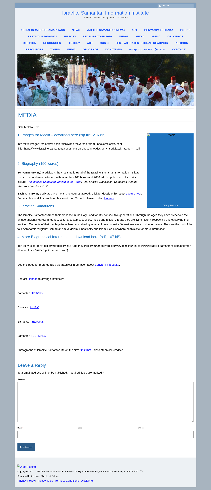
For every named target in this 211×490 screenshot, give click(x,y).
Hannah (109, 198)
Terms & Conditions (67, 480)
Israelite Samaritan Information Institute (105, 13)
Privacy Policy (26, 480)
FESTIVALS (38, 335)
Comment (22, 379)
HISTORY (37, 293)
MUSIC (34, 307)
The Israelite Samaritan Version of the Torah (54, 181)
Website (141, 428)
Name (20, 428)
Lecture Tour (133, 193)
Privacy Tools (45, 480)
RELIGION (37, 321)
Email (80, 428)
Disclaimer (87, 480)
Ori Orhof (85, 350)
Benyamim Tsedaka (107, 264)
